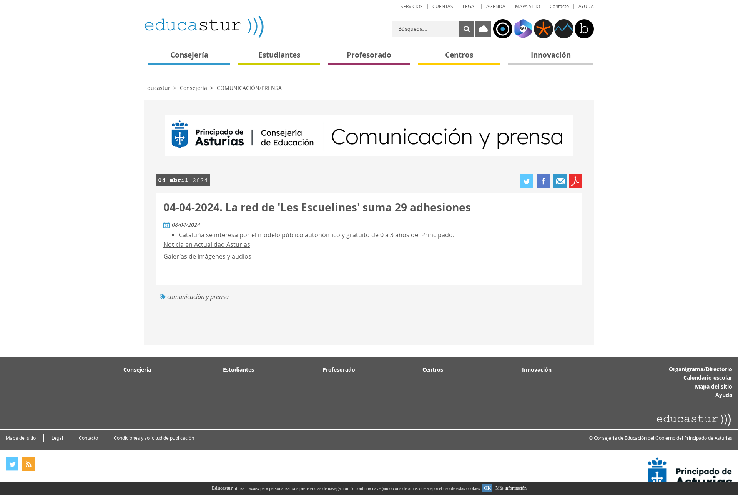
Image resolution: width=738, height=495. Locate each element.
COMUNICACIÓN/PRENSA (249, 87)
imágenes (212, 256)
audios (241, 256)
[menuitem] (412, 6)
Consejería (193, 87)
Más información (511, 488)
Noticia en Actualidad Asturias (206, 244)
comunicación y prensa (198, 296)
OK (487, 488)
